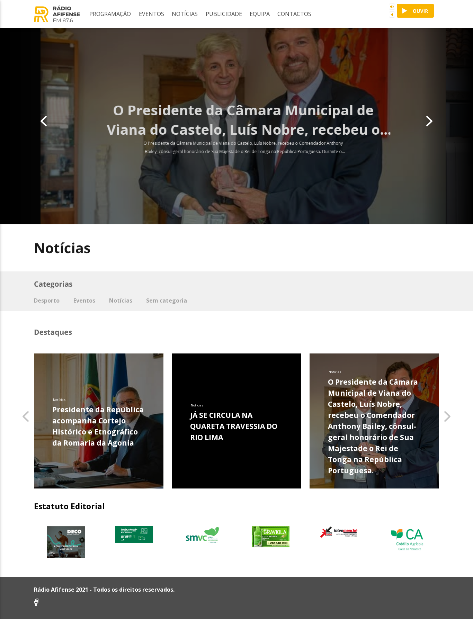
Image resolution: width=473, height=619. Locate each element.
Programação (110, 14)
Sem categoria (166, 300)
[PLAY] (415, 11)
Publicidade (224, 14)
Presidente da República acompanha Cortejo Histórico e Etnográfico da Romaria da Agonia (98, 426)
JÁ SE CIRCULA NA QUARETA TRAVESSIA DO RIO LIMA (233, 426)
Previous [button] (26, 124)
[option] (236, 124)
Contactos (294, 14)
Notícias (185, 14)
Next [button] (447, 124)
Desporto (47, 300)
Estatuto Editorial (69, 506)
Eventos (151, 14)
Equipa (260, 14)
